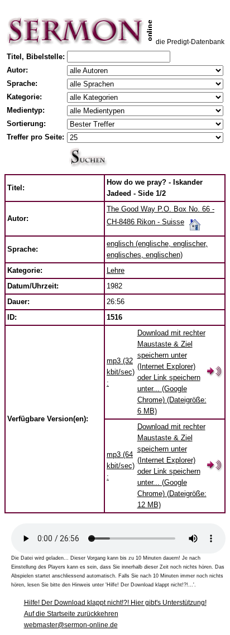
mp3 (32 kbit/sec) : (121, 372)
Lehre (115, 270)
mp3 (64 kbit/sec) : (121, 465)
